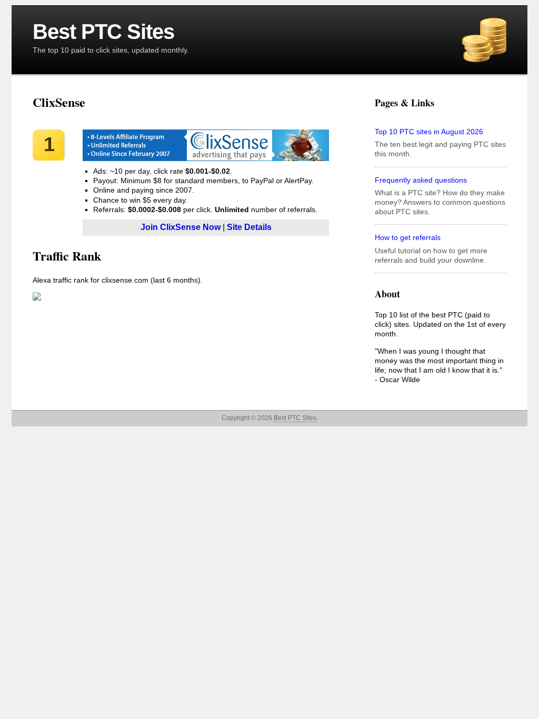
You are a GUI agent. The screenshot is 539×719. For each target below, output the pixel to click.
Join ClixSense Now (181, 227)
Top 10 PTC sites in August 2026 (429, 131)
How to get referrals (408, 237)
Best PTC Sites (103, 31)
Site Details (249, 227)
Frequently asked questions (421, 180)
